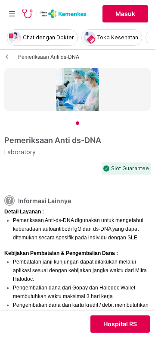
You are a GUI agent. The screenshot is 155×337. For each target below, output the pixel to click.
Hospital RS (120, 324)
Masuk (125, 13)
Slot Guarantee (130, 168)
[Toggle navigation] (12, 14)
